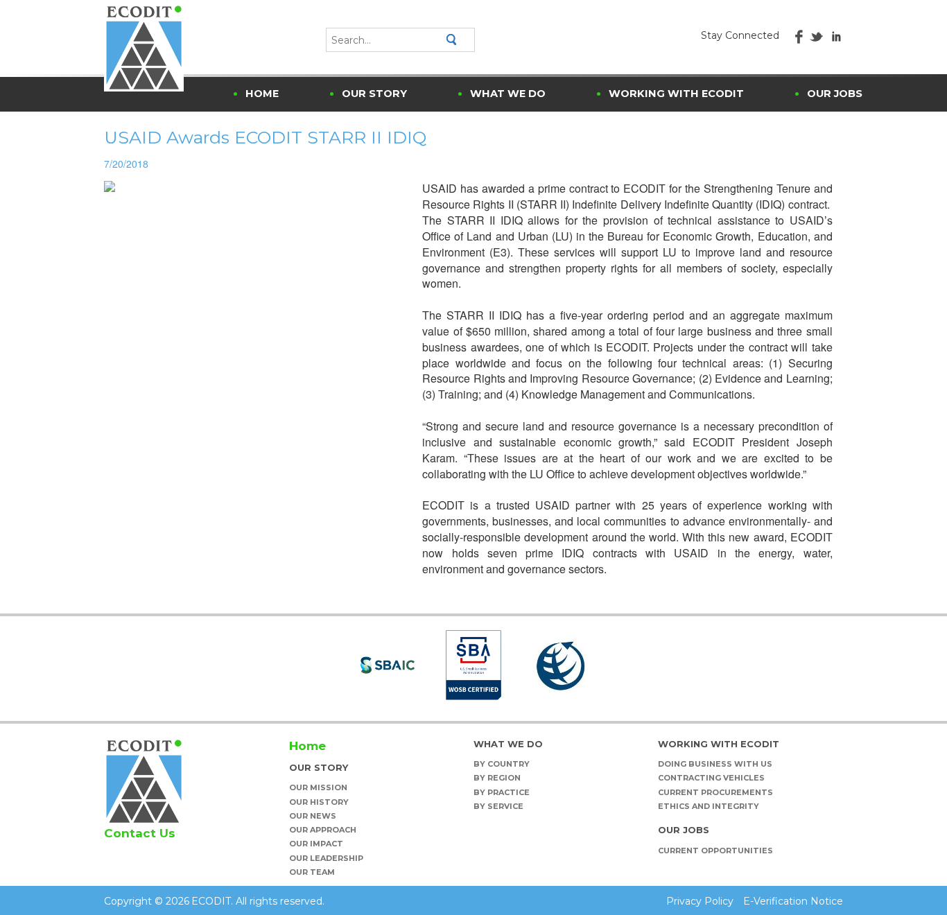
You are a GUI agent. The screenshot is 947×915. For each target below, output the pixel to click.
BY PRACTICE (502, 792)
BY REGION (497, 778)
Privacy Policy (699, 901)
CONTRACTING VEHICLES (711, 778)
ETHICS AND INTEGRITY (708, 806)
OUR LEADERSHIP (326, 858)
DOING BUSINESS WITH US (715, 764)
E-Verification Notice (793, 901)
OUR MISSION (318, 787)
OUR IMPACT (316, 843)
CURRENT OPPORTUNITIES (715, 850)
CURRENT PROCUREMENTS (715, 792)
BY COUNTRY (502, 764)
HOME (262, 93)
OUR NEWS (312, 816)
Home (307, 746)
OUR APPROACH (322, 830)
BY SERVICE (498, 806)
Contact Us (139, 833)
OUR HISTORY (319, 802)
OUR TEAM (312, 872)
